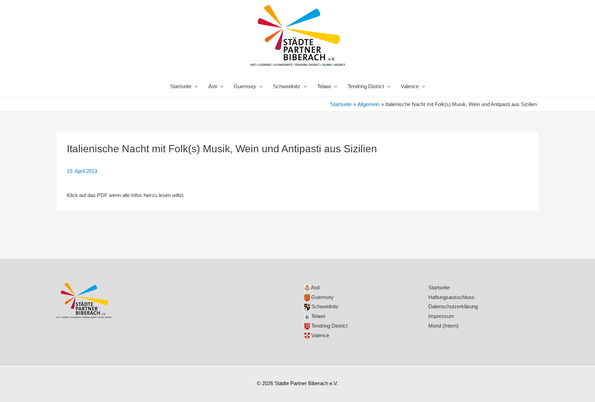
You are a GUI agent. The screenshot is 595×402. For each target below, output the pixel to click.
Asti (212, 86)
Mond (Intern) (443, 326)
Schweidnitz (286, 86)
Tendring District (366, 86)
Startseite (180, 86)
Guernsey (245, 86)
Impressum (441, 316)
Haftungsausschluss (451, 297)
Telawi (324, 86)
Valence (410, 86)
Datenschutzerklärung (453, 306)
